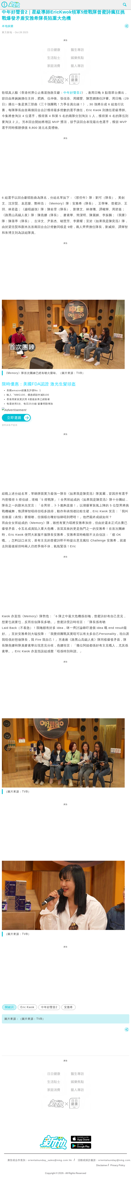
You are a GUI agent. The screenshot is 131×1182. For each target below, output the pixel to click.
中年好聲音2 (72, 92)
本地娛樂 (7, 26)
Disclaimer (101, 1165)
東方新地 (7, 32)
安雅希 (68, 1007)
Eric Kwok (27, 1007)
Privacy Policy (117, 1165)
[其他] (126, 27)
